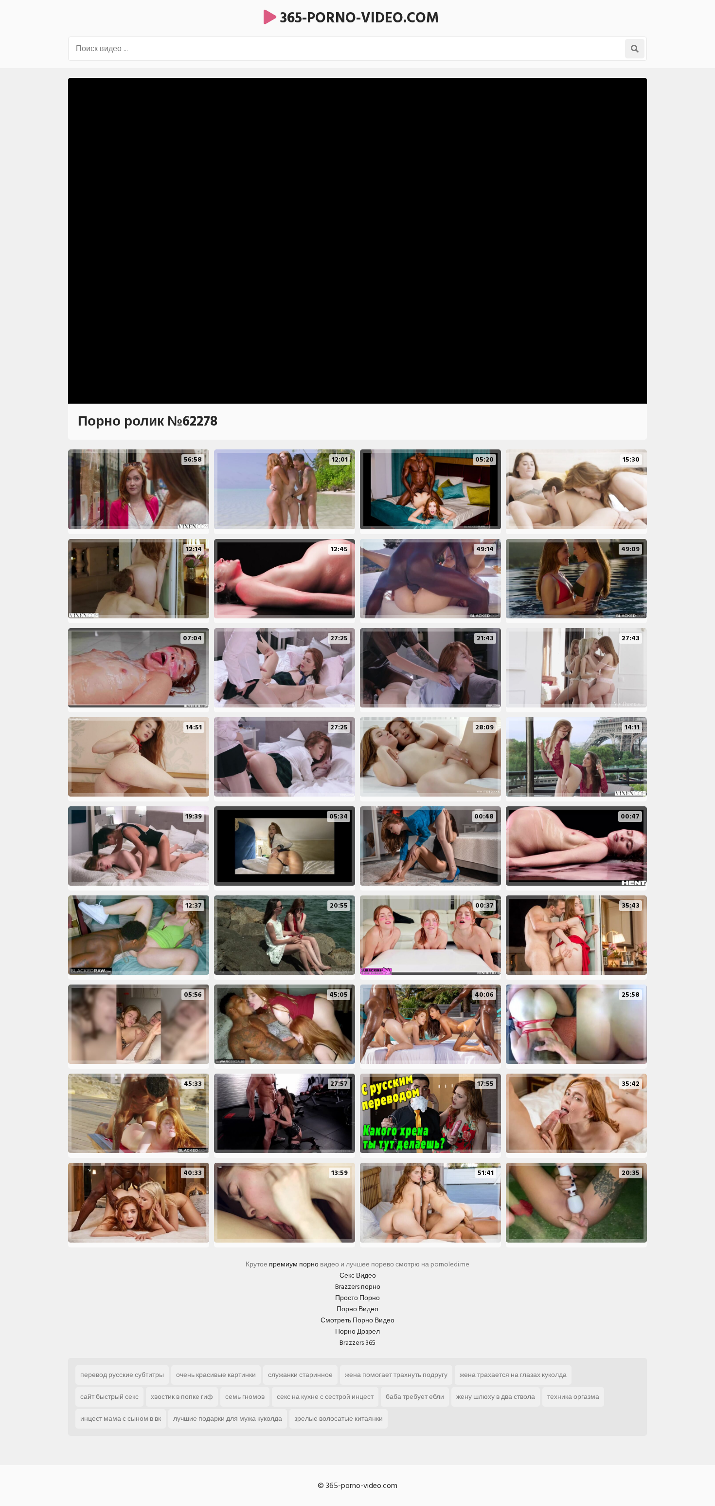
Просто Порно (357, 1297)
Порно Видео (357, 1309)
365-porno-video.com (357, 18)
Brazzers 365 (357, 1342)
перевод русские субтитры (122, 1374)
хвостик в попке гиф (182, 1396)
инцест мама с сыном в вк (120, 1418)
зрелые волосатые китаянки (338, 1418)
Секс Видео (358, 1275)
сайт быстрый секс (109, 1396)
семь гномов (245, 1396)
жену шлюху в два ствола (495, 1396)
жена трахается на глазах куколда (513, 1374)
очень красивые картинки (216, 1374)
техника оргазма (573, 1396)
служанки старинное (300, 1374)
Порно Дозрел (357, 1331)
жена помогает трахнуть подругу (396, 1374)
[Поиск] (634, 48)
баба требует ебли (415, 1396)
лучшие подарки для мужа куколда (227, 1418)
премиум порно (294, 1264)
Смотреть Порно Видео (357, 1320)
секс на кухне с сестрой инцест (325, 1396)
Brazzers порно (357, 1286)
